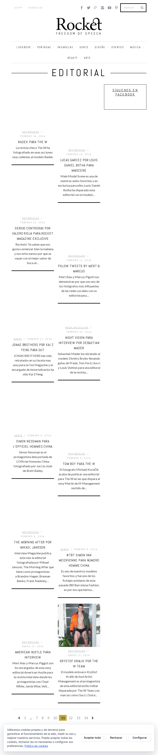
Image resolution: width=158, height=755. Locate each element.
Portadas (44, 47)
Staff (18, 7)
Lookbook (24, 47)
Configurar (140, 737)
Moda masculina (76, 327)
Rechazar (116, 737)
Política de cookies (36, 745)
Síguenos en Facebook (125, 92)
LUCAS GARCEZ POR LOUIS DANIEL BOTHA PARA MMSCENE (79, 165)
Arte (87, 58)
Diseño (100, 47)
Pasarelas (65, 47)
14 (86, 718)
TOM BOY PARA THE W (79, 463)
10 (55, 718)
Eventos (118, 47)
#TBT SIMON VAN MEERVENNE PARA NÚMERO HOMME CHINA (79, 560)
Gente (84, 47)
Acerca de (35, 7)
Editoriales (30, 131)
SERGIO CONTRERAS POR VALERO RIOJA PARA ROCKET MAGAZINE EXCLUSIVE (32, 233)
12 (70, 718)
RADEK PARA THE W (32, 142)
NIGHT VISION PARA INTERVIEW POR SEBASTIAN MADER (79, 342)
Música (135, 47)
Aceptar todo (92, 737)
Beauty (73, 58)
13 (78, 718)
